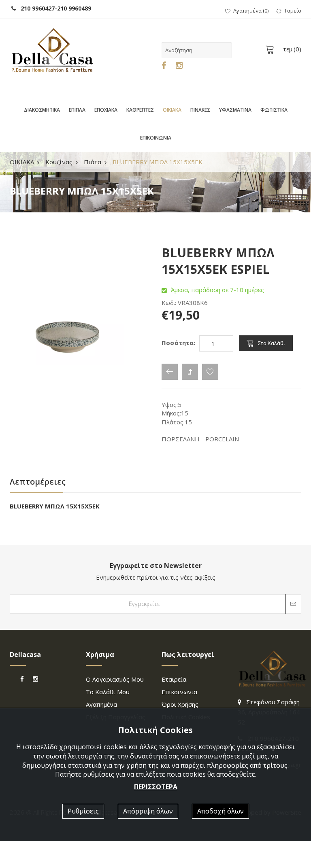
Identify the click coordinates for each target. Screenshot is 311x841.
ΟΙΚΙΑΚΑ (172, 109)
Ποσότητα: (178, 343)
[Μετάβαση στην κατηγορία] (190, 372)
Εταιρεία (174, 679)
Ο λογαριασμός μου (115, 679)
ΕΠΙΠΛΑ (77, 109)
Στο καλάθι (271, 343)
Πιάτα (92, 162)
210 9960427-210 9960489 (53, 8)
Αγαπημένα (101, 704)
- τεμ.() (289, 49)
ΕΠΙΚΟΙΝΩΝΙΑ (155, 137)
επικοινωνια (179, 692)
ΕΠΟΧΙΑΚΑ (105, 109)
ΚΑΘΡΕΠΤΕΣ (140, 109)
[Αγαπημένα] (210, 372)
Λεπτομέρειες (38, 481)
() (250, 10)
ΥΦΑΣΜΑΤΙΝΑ (235, 109)
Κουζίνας (58, 162)
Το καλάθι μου (108, 692)
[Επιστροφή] (170, 372)
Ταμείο (292, 10)
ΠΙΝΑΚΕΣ (200, 109)
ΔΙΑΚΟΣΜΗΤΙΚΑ (42, 109)
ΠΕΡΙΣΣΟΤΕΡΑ (155, 786)
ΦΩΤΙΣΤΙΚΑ (274, 109)
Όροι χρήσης (180, 704)
